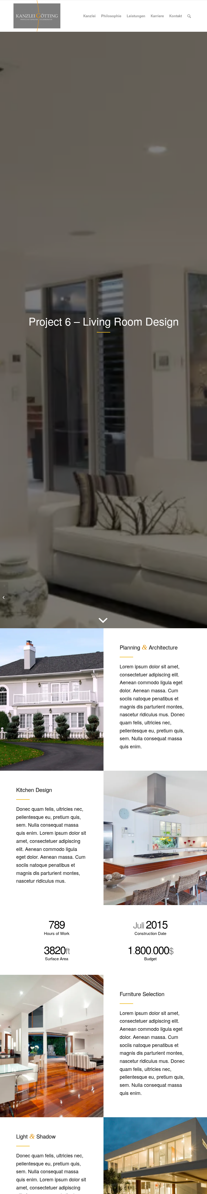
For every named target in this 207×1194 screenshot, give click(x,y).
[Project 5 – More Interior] (4, 597)
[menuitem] (89, 16)
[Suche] (189, 16)
